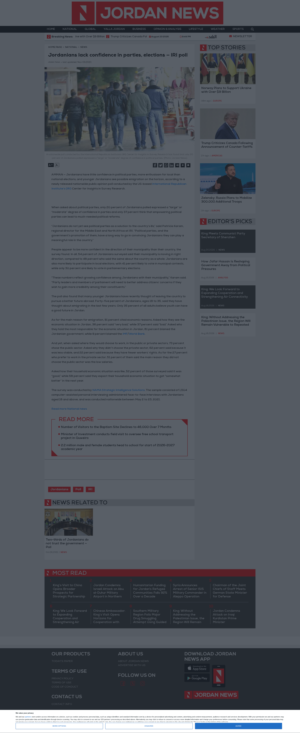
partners (28, 717)
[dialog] (150, 721)
